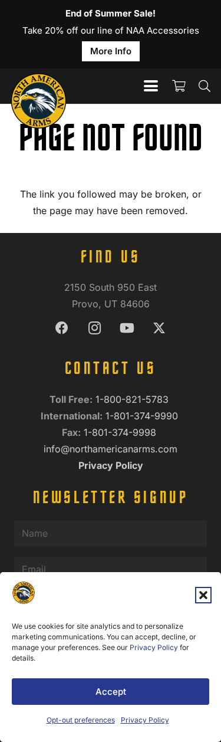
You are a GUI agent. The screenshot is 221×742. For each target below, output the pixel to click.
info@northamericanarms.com (110, 449)
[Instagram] (94, 328)
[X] (159, 328)
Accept (110, 691)
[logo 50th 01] (38, 86)
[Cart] (179, 86)
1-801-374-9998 (121, 432)
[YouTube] (127, 328)
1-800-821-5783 (133, 399)
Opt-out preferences (81, 719)
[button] (203, 595)
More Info (110, 51)
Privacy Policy (154, 647)
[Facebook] (62, 328)
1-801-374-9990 (143, 416)
